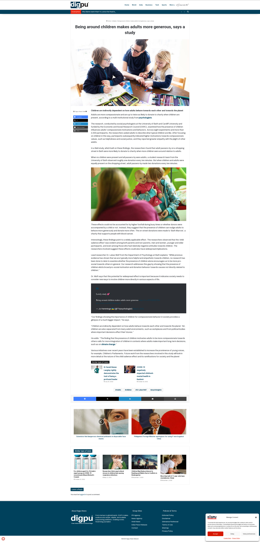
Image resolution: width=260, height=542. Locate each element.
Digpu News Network (132, 539)
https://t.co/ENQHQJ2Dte (149, 300)
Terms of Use (167, 525)
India (141, 5)
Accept (215, 534)
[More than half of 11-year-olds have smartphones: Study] (173, 464)
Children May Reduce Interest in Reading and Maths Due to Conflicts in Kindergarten (144, 473)
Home (127, 5)
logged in (83, 494)
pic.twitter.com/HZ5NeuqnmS (108, 303)
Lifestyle (114, 21)
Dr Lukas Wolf (141, 390)
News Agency (137, 518)
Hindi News (136, 522)
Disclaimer (166, 518)
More (172, 5)
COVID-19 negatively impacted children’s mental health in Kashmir (145, 373)
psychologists (156, 390)
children (129, 390)
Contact (135, 528)
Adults (118, 390)
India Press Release (139, 525)
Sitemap (165, 528)
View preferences (249, 534)
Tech (157, 5)
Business (149, 5)
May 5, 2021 (138, 309)
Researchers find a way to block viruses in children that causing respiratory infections (113, 473)
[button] (256, 517)
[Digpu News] (80, 5)
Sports (164, 5)
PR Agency (136, 515)
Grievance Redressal (170, 522)
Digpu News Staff (80, 111)
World (134, 5)
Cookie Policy (227, 538)
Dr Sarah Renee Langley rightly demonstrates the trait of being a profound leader (111, 373)
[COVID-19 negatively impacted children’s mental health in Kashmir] (129, 369)
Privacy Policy (236, 538)
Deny (232, 534)
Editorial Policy (168, 515)
